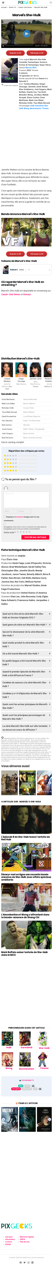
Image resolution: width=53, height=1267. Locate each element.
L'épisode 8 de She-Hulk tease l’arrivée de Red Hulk (25, 838)
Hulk (32, 106)
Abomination (35, 108)
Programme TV (28, 1080)
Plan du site (24, 1242)
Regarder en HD (15, 53)
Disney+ (27, 294)
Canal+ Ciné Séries (25, 7)
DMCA (22, 1239)
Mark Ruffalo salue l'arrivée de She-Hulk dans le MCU (24, 953)
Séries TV (12, 7)
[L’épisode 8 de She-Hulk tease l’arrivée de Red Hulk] (26, 819)
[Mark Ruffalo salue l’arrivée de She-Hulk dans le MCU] (26, 935)
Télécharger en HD (36, 53)
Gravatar (19, 517)
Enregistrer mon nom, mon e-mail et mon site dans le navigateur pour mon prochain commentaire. (25, 528)
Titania (45, 108)
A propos (9, 1237)
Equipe (8, 1244)
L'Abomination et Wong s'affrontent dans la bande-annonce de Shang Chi (25, 916)
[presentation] (49, 369)
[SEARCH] (51, 3)
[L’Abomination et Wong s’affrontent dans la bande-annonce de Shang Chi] (26, 897)
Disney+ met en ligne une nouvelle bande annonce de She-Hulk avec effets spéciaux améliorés (26, 877)
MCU (34, 68)
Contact (8, 1242)
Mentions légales (27, 1237)
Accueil (3, 7)
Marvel (29, 68)
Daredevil (39, 106)
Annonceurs (10, 1239)
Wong (26, 108)
